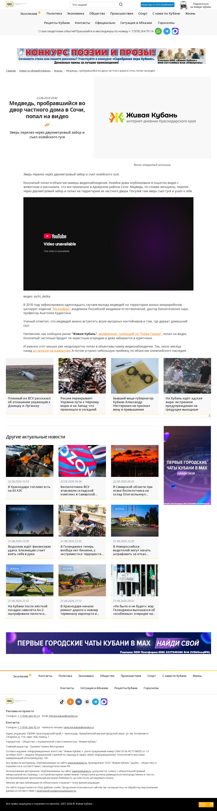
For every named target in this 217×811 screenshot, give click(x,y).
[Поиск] (121, 4)
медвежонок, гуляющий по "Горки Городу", (130, 334)
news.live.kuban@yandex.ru (79, 727)
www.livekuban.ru (77, 762)
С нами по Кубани (166, 13)
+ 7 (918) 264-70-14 (29, 716)
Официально (105, 23)
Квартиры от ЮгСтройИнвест (158, 4)
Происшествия (121, 13)
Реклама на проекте (20, 711)
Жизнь (190, 13)
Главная (11, 70)
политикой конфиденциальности (56, 790)
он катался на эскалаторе (51, 351)
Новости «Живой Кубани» (35, 70)
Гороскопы (166, 23)
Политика (54, 13)
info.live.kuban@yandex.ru (63, 716)
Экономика (75, 13)
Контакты (82, 23)
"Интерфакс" (61, 309)
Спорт (142, 13)
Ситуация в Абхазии (136, 23)
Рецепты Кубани (57, 23)
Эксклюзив (29, 14)
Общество (97, 13)
